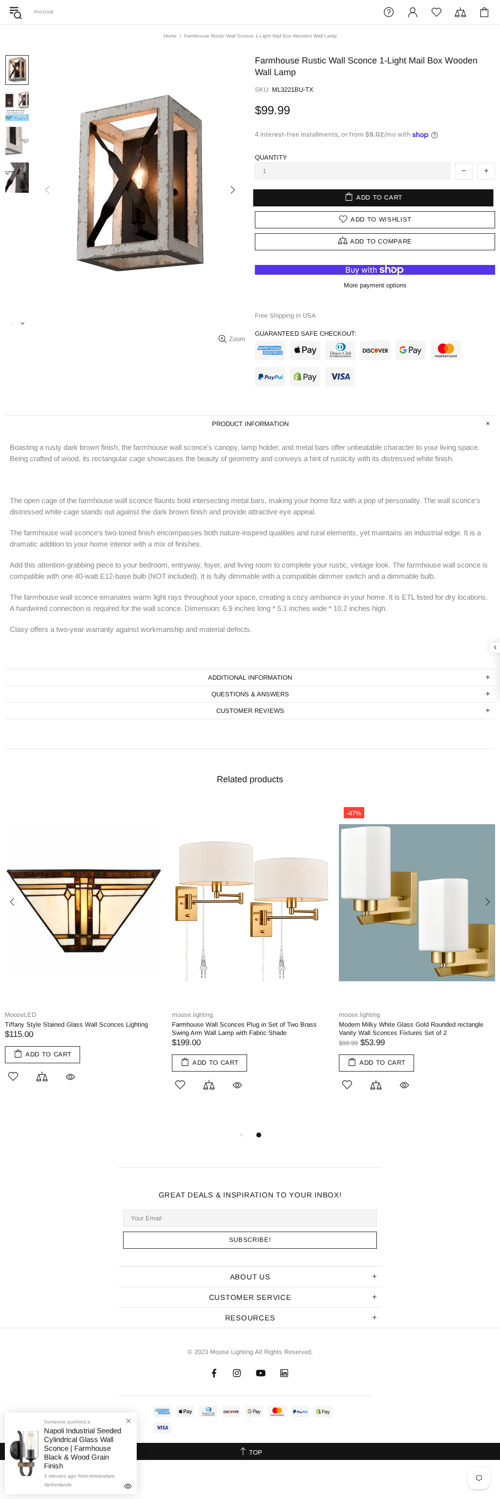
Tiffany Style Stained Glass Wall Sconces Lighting (76, 1024)
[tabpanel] (83, 953)
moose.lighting (44, 12)
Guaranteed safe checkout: (305, 333)
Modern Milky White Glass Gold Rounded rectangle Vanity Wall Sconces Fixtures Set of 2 (411, 1028)
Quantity (271, 157)
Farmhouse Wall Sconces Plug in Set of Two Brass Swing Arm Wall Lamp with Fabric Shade (244, 1028)
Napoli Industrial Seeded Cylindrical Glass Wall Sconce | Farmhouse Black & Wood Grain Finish (82, 1448)
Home (170, 36)
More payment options (375, 285)
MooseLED (20, 1014)
